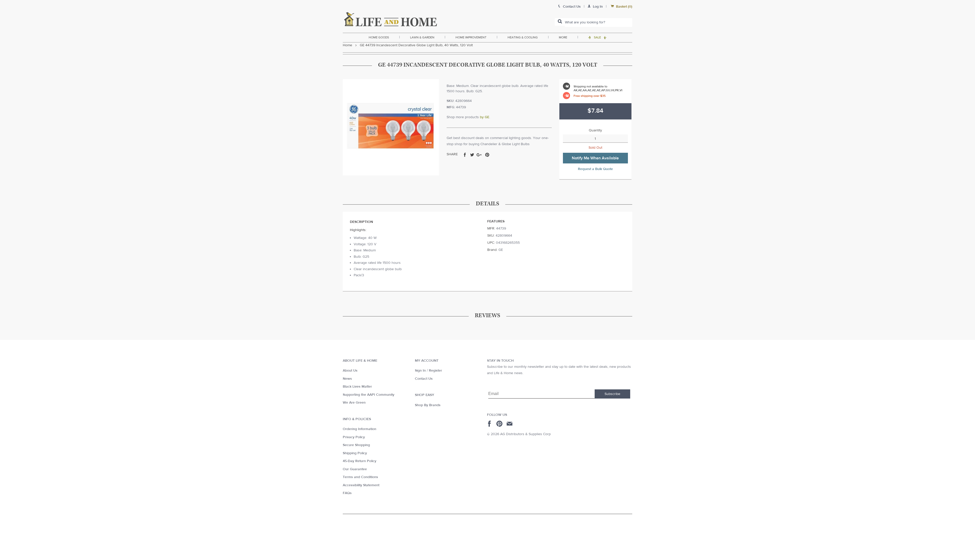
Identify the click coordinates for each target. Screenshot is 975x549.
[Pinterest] (500, 423)
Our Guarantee (355, 469)
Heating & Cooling (523, 37)
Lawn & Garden (422, 37)
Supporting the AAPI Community (368, 394)
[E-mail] (510, 423)
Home (347, 45)
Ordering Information (359, 429)
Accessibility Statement (361, 485)
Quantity (595, 130)
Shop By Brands (428, 405)
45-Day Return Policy (359, 461)
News (347, 378)
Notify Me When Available (595, 158)
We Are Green (354, 402)
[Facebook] (490, 423)
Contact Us (424, 378)
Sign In (420, 370)
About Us (350, 370)
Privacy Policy (354, 437)
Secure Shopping (356, 445)
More (563, 37)
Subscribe (612, 394)
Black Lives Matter (357, 386)
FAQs (347, 493)
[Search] (560, 22)
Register (435, 370)
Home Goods (379, 37)
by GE (484, 117)
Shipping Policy (355, 453)
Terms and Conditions (360, 477)
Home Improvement (471, 37)
